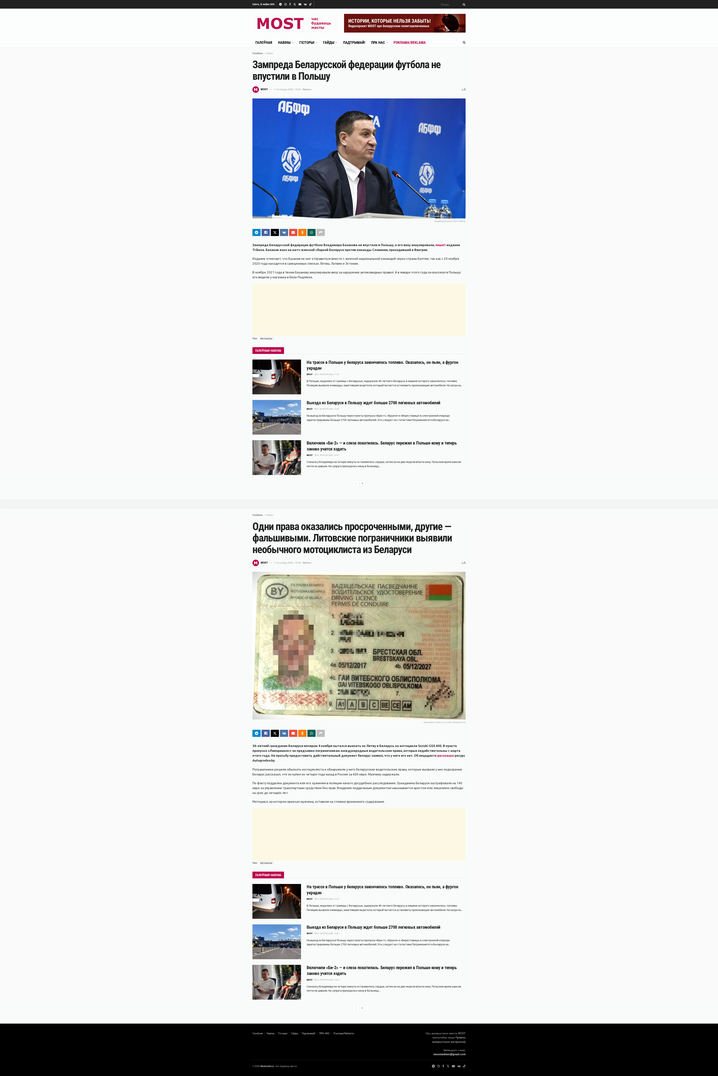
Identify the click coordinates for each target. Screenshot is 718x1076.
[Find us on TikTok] (310, 4)
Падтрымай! (354, 42)
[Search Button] (463, 4)
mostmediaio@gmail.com (449, 1054)
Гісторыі (306, 42)
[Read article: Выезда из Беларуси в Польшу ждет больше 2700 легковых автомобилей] (276, 417)
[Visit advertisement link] (405, 23)
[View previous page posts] (355, 483)
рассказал (445, 755)
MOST (264, 89)
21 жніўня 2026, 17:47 (327, 374)
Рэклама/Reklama (410, 42)
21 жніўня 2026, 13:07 (327, 454)
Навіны (284, 42)
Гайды (328, 42)
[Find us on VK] (305, 4)
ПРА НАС (378, 42)
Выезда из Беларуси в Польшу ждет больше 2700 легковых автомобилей (373, 402)
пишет (440, 245)
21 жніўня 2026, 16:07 (327, 408)
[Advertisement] (359, 310)
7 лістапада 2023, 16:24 (287, 89)
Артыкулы (266, 338)
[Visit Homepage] (295, 23)
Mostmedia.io (267, 1066)
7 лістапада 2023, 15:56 (287, 562)
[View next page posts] (362, 483)
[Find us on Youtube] (300, 4)
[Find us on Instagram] (285, 4)
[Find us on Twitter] (294, 4)
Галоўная (263, 42)
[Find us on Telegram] (280, 4)
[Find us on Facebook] (290, 4)
